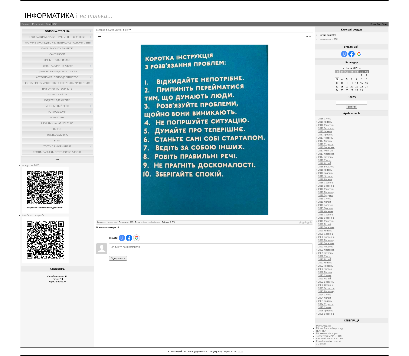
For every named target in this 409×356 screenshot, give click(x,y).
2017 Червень (325, 138)
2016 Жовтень (326, 125)
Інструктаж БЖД (30, 165)
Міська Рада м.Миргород (329, 328)
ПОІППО (321, 331)
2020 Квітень (325, 230)
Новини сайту (326, 39)
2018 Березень (326, 166)
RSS (54, 24)
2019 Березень (326, 205)
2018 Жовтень (326, 189)
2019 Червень (325, 211)
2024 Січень (324, 294)
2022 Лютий (324, 259)
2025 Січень (324, 307)
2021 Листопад (326, 249)
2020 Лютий (324, 224)
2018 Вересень (326, 186)
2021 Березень (326, 243)
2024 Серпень (325, 304)
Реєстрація (38, 24)
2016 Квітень (325, 122)
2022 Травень (325, 265)
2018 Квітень (325, 170)
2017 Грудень (325, 157)
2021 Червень (325, 246)
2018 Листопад (326, 192)
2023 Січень (324, 275)
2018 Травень (325, 173)
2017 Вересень (326, 147)
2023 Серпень (325, 285)
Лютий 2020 (352, 68)
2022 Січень (324, 256)
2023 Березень (326, 281)
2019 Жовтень (326, 221)
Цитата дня (112, 222)
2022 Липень (325, 272)
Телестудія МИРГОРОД (328, 336)
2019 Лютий (324, 202)
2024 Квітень (325, 301)
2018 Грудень (325, 195)
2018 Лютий (324, 163)
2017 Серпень (325, 144)
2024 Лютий (324, 297)
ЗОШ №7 (321, 343)
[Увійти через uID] (122, 238)
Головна (26, 24)
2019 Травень (325, 208)
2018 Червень (325, 176)
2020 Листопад (326, 240)
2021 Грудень (325, 253)
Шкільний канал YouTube (329, 338)
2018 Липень (325, 179)
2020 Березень (326, 227)
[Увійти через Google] (136, 237)
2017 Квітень (325, 131)
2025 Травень (325, 310)
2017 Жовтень (326, 150)
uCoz (240, 351)
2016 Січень (324, 118)
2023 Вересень (326, 288)
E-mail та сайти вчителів (329, 341)
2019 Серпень (325, 214)
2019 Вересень (326, 218)
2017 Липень (325, 141)
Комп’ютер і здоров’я (33, 215)
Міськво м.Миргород (327, 333)
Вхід (48, 24)
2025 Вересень (326, 313)
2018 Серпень (325, 182)
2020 (110, 30)
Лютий (118, 30)
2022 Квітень (325, 262)
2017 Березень (326, 128)
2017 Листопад (326, 154)
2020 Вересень (326, 237)
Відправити (118, 258)
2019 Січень (324, 198)
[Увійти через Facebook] (129, 238)
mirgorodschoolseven (150, 222)
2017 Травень (325, 134)
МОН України (323, 325)
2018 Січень (324, 160)
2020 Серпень (325, 233)
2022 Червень (325, 269)
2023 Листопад (326, 291)
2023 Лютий (324, 278)
